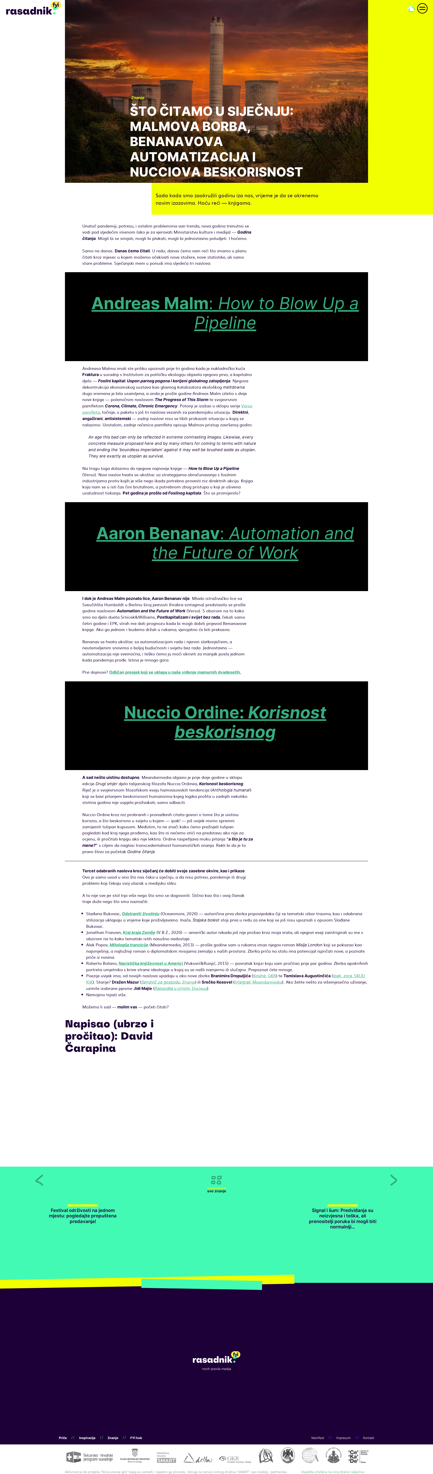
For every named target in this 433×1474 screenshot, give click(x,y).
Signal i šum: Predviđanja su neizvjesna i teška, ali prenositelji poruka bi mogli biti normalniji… (342, 1218)
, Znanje (168, 982)
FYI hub (136, 1438)
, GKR (264, 976)
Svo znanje (216, 1191)
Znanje (113, 1438)
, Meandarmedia (258, 982)
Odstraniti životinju (140, 913)
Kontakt (368, 1438)
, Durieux (180, 988)
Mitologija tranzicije (129, 944)
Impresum (343, 1438)
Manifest (317, 1438)
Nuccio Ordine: (225, 722)
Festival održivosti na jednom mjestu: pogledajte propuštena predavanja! (83, 1215)
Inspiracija (87, 1438)
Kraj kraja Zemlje (139, 932)
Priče (63, 1438)
